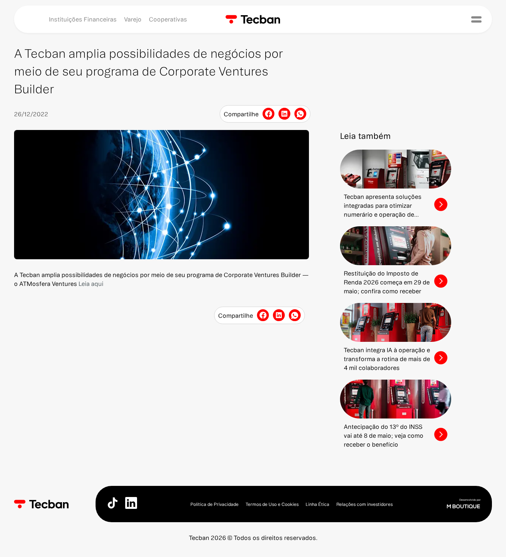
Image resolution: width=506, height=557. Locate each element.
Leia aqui (91, 283)
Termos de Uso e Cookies (272, 504)
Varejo (133, 19)
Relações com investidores (364, 504)
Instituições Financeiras (83, 19)
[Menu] (476, 19)
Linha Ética (317, 504)
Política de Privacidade (214, 504)
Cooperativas (168, 19)
